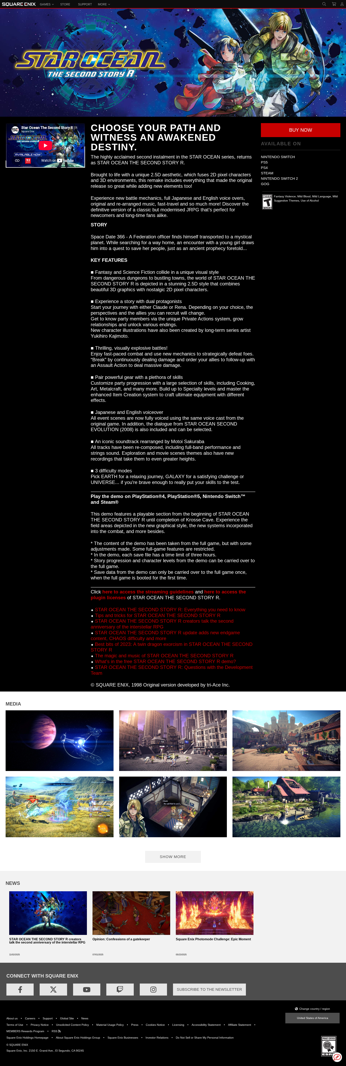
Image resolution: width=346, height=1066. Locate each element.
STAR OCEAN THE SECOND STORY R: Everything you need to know (170, 609)
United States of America (312, 1018)
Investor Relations (157, 1037)
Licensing (178, 1024)
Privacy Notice (40, 1024)
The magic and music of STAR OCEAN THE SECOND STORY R (164, 655)
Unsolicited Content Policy (72, 1024)
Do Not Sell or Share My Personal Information (205, 1037)
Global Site (67, 1018)
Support (48, 1018)
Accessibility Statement (206, 1024)
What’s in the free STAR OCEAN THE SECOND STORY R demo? (165, 661)
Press (134, 1024)
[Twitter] (53, 990)
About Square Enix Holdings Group (78, 1037)
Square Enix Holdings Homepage (27, 1037)
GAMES (45, 4)
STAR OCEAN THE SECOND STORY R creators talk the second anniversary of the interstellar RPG (162, 623)
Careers (30, 1018)
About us (12, 1018)
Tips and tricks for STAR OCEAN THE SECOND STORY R (157, 615)
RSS (55, 1031)
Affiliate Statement (239, 1024)
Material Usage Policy (110, 1024)
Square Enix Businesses (123, 1037)
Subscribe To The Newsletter (209, 989)
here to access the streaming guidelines (148, 591)
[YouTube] (86, 990)
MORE (102, 4)
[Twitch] (120, 990)
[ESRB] (328, 1046)
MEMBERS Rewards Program (25, 1031)
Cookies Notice (155, 1024)
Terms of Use (14, 1024)
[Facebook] (20, 990)
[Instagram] (153, 990)
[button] (300, 130)
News (84, 1018)
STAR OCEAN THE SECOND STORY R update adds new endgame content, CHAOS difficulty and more (165, 635)
